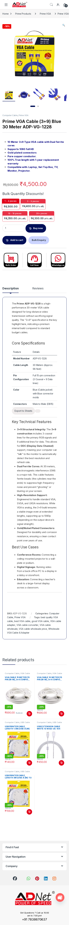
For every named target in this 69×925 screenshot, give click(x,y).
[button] (63, 25)
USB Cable (25, 722)
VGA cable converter (27, 625)
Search (51, 4)
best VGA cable (22, 621)
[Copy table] (37, 411)
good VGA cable (40, 621)
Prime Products (23, 13)
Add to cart (16, 240)
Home (5, 13)
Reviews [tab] (37, 288)
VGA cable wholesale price (33, 628)
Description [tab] (10, 288)
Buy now (38, 228)
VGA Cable (25, 673)
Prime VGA (45, 13)
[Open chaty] (60, 897)
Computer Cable (10, 115)
